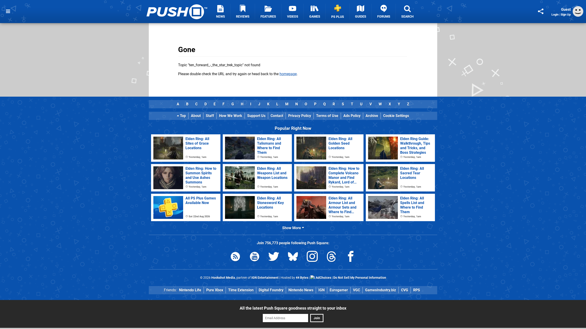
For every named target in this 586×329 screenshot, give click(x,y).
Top (182, 116)
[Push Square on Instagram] (312, 257)
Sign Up (566, 14)
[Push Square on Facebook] (350, 257)
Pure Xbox (214, 290)
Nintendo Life (190, 290)
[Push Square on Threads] (331, 257)
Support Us (256, 116)
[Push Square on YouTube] (254, 257)
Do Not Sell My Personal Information (359, 278)
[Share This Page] (541, 11)
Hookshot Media (223, 278)
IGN (321, 290)
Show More (292, 228)
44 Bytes (302, 278)
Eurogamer (339, 290)
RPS (416, 290)
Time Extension (241, 290)
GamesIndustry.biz (380, 290)
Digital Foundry (271, 290)
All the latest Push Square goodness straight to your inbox (293, 308)
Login (555, 14)
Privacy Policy (299, 116)
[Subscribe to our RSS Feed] (235, 257)
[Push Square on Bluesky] (293, 257)
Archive (372, 116)
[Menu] (8, 11)
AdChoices (323, 278)
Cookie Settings (396, 116)
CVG (404, 290)
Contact (277, 116)
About (196, 116)
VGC (356, 290)
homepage (288, 74)
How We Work (230, 116)
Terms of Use (327, 116)
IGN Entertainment (265, 278)
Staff (210, 116)
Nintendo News (300, 290)
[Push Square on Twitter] (273, 257)
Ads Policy (352, 116)
